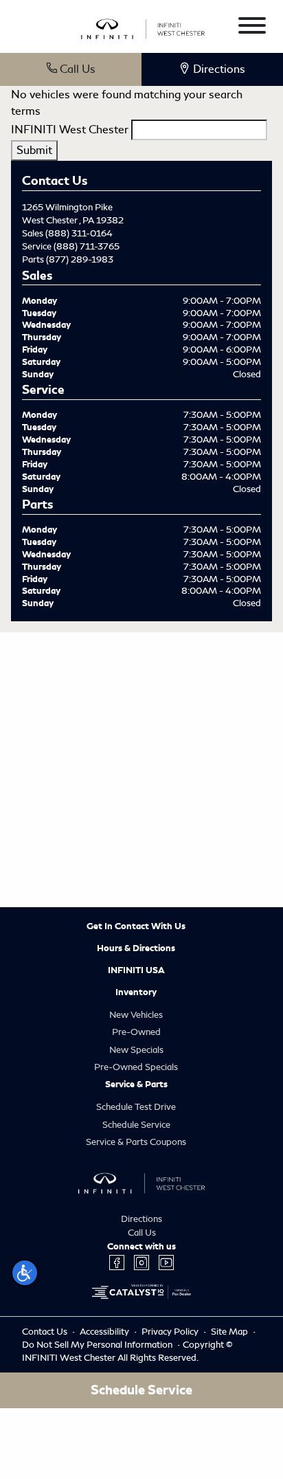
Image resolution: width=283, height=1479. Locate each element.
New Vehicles (136, 1015)
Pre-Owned (136, 1032)
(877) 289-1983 (79, 259)
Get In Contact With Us (136, 926)
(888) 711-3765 (87, 246)
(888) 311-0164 (79, 233)
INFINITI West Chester (69, 129)
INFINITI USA (136, 970)
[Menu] (252, 28)
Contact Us (45, 1331)
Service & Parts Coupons (136, 1142)
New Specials (136, 1050)
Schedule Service (136, 1125)
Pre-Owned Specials (136, 1067)
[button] (24, 1273)
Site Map (230, 1331)
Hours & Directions (136, 948)
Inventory (136, 992)
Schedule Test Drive (136, 1107)
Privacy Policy (171, 1331)
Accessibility (105, 1331)
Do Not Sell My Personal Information (98, 1344)
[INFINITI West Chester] (143, 27)
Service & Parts (136, 1084)
